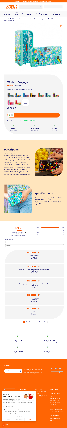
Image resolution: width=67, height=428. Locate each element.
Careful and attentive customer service (40, 391)
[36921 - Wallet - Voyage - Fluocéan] (25, 95)
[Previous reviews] (21, 321)
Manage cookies (55, 418)
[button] (3, 425)
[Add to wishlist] (61, 26)
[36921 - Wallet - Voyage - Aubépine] (10, 102)
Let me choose (19, 419)
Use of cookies (54, 415)
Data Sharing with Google (11, 413)
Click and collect (55, 393)
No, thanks (7, 419)
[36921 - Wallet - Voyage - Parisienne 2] (48, 95)
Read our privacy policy (8, 406)
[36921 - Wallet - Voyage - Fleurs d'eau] (10, 95)
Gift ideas (16, 13)
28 (44, 322)
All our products (7, 13)
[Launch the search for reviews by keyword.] (62, 246)
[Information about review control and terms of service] (25, 232)
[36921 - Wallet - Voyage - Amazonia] (33, 95)
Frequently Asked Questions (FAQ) (55, 399)
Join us (52, 421)
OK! (30, 419)
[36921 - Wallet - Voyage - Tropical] (40, 95)
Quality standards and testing (55, 403)
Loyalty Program (55, 396)
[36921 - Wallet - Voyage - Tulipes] (18, 102)
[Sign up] (20, 371)
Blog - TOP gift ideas (41, 396)
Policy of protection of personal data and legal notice (56, 411)
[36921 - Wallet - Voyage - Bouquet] (18, 95)
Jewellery (39, 14)
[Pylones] (12, 7)
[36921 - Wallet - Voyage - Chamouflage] (55, 95)
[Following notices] (47, 322)
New (23, 14)
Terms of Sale (54, 407)
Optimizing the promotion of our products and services (17, 411)
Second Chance (45, 13)
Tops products (28, 13)
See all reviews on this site (18, 235)
